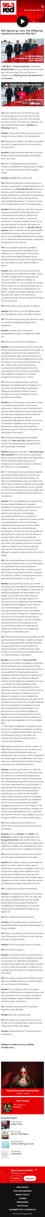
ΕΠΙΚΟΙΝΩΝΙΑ (22, 1202)
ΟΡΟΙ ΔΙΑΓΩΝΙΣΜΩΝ (22, 1191)
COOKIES (22, 1198)
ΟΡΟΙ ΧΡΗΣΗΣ (22, 1187)
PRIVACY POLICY (23, 1194)
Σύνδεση (16, 1178)
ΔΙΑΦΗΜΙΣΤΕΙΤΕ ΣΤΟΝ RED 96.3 (22, 1209)
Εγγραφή (30, 1178)
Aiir (31, 1214)
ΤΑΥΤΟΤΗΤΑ (22, 1206)
